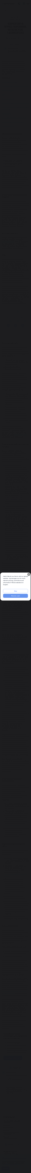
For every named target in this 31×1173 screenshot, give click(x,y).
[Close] (28, 574)
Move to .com (15, 596)
